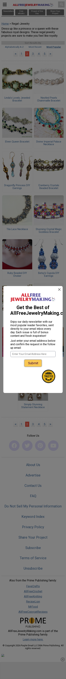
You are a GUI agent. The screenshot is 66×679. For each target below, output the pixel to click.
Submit (33, 363)
